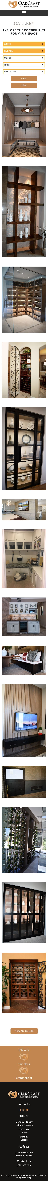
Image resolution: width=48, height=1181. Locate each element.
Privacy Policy (32, 1175)
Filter (24, 85)
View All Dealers (24, 1030)
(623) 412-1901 (24, 1165)
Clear (24, 78)
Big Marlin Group (25, 1178)
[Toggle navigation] (24, 13)
